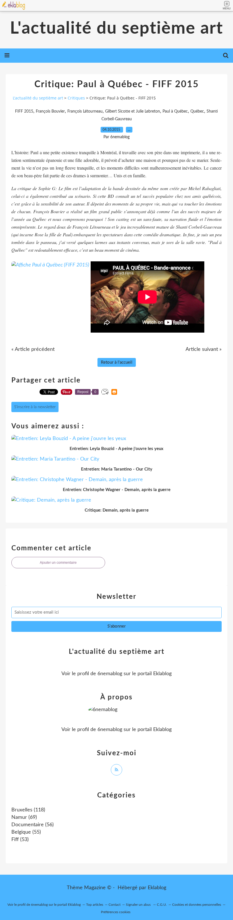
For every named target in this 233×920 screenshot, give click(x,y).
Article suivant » (204, 349)
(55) (26, 832)
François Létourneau (85, 111)
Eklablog (157, 887)
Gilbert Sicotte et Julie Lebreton (132, 111)
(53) (20, 839)
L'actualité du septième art (116, 28)
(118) (28, 810)
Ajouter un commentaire (58, 563)
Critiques (76, 98)
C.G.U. (162, 904)
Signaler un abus (138, 904)
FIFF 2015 (24, 111)
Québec (197, 111)
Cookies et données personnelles (196, 904)
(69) (24, 817)
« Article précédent (33, 349)
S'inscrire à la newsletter (35, 407)
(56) (32, 824)
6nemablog (109, 673)
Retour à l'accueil (116, 362)
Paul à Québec (175, 111)
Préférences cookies (115, 912)
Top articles (94, 904)
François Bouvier (50, 111)
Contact (114, 904)
